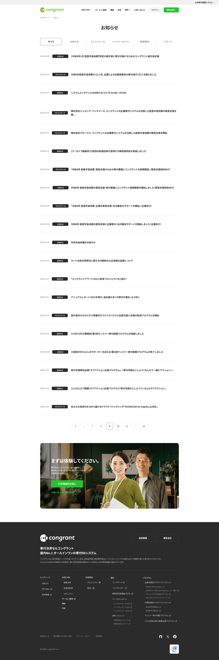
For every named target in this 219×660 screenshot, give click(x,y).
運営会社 (167, 537)
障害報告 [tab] (144, 41)
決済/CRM (85, 10)
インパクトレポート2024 (121, 607)
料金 (119, 10)
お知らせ (45, 583)
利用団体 (89, 577)
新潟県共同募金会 (152, 611)
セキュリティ (68, 593)
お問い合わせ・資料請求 (62, 492)
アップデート (117, 582)
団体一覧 (91, 588)
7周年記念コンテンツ (120, 620)
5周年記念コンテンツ (120, 624)
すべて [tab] (51, 41)
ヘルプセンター (118, 588)
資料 (127, 10)
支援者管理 (68, 588)
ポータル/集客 (101, 10)
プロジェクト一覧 (94, 582)
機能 (112, 10)
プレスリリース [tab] (97, 41)
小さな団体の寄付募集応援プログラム (160, 621)
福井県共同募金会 (152, 607)
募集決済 (67, 582)
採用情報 (143, 537)
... (84, 426)
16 (144, 426)
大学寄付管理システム (204, 2)
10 (118, 426)
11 (126, 426)
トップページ (44, 17)
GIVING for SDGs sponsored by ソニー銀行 (161, 590)
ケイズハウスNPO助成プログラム (157, 594)
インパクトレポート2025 (121, 611)
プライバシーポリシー (83, 636)
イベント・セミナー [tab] (121, 41)
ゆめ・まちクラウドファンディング (157, 598)
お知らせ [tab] (74, 41)
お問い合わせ (139, 10)
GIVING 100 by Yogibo (154, 587)
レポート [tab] (168, 41)
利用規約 (99, 636)
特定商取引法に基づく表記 (62, 636)
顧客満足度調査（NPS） (121, 593)
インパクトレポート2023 (121, 604)
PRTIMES (46, 589)
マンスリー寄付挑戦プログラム (156, 615)
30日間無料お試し (67, 483)
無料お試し (171, 10)
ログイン (155, 10)
